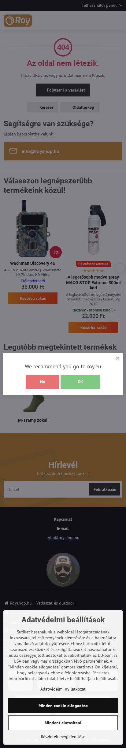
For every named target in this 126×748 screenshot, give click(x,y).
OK (80, 382)
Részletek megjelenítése (63, 736)
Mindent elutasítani (63, 723)
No (42, 382)
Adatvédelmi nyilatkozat (63, 689)
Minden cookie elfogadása (63, 705)
